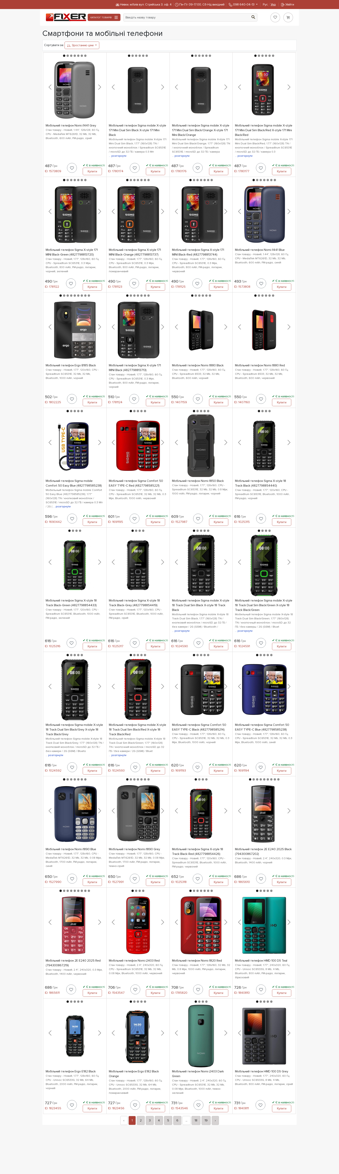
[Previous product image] (50, 87)
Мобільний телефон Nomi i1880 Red (260, 365)
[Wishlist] (275, 17)
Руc (269, 4)
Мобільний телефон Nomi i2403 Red (134, 961)
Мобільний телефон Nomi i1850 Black (198, 481)
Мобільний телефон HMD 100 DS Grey (261, 1071)
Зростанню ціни (82, 45)
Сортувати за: (54, 45)
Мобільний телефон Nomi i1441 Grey (71, 125)
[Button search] (253, 16)
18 (196, 1120)
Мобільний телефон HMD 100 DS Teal (261, 961)
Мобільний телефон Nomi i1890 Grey (134, 849)
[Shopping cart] (288, 17)
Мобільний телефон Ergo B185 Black (71, 365)
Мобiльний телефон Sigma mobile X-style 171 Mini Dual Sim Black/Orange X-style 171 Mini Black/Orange (200, 130)
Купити (92, 171)
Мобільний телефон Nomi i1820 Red (197, 961)
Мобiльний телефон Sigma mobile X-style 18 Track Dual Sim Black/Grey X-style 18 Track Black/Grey (74, 729)
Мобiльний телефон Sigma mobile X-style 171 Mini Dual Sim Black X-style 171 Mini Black (137, 130)
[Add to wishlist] (72, 168)
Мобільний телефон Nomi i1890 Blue (71, 849)
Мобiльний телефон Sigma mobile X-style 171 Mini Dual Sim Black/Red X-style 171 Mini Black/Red (263, 130)
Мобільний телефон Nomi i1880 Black (198, 365)
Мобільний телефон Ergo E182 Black (71, 1071)
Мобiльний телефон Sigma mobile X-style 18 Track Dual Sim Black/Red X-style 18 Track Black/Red (137, 729)
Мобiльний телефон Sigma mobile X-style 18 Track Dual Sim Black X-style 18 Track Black (200, 605)
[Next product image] (99, 87)
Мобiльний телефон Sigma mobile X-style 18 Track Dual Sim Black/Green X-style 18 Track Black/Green (263, 605)
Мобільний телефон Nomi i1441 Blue (260, 250)
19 (206, 1120)
